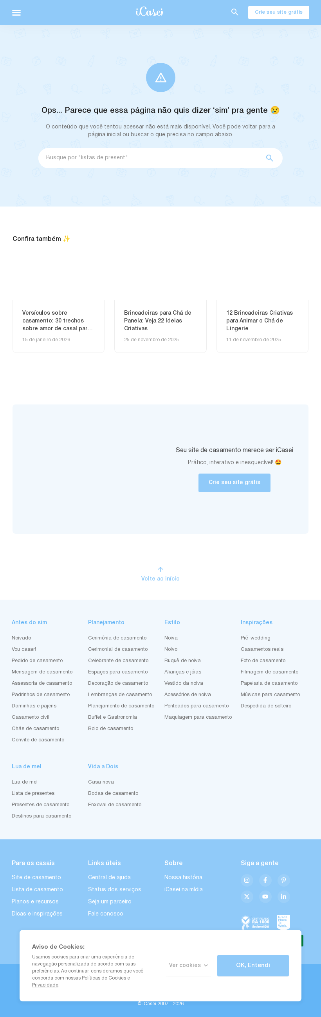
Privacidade (45, 985)
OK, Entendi (253, 965)
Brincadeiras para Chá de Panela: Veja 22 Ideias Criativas (157, 321)
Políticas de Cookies (104, 978)
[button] (16, 12)
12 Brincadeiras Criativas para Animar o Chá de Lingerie (259, 321)
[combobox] (149, 158)
